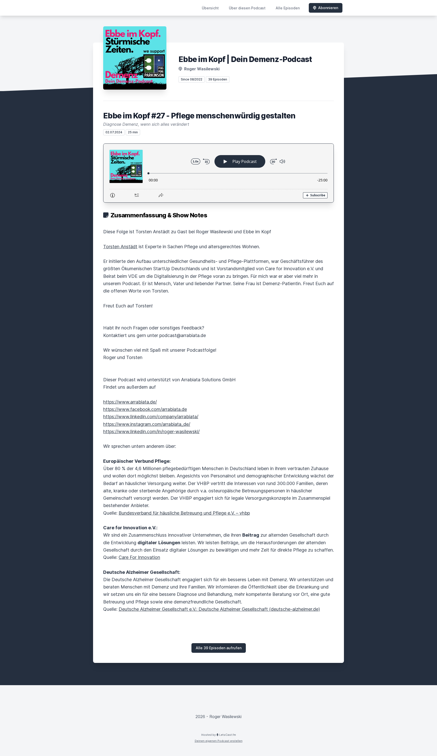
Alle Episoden (288, 8)
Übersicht (210, 8)
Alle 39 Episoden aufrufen (219, 648)
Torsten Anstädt (120, 246)
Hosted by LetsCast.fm (218, 735)
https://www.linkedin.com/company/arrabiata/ (150, 416)
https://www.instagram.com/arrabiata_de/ (146, 424)
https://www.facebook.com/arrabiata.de (145, 409)
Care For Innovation (139, 557)
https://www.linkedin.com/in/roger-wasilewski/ (151, 431)
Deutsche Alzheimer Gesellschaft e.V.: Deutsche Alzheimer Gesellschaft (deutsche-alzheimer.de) (219, 609)
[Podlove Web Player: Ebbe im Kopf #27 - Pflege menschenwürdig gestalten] (218, 173)
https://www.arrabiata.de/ (130, 402)
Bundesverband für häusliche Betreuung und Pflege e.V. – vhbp (184, 513)
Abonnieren (328, 8)
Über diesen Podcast (247, 8)
